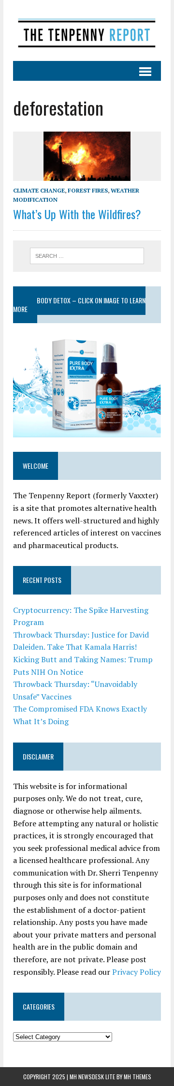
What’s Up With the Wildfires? (77, 214)
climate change (39, 190)
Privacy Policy (136, 972)
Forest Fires (88, 190)
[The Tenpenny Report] (87, 30)
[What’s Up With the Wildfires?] (87, 174)
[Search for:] (87, 255)
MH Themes (137, 1076)
